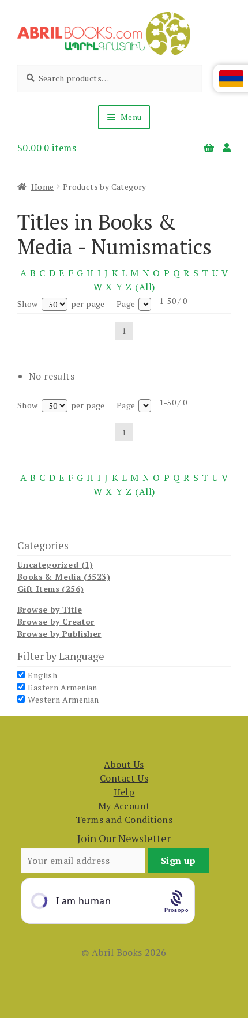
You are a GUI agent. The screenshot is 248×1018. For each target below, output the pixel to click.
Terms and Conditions (124, 819)
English (42, 675)
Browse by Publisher (59, 633)
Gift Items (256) (50, 588)
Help (124, 792)
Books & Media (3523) (63, 576)
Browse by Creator (56, 621)
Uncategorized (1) (55, 564)
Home (42, 186)
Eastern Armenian (62, 687)
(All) (145, 286)
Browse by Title (49, 609)
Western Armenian (63, 699)
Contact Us (124, 778)
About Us (124, 764)
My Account (124, 805)
